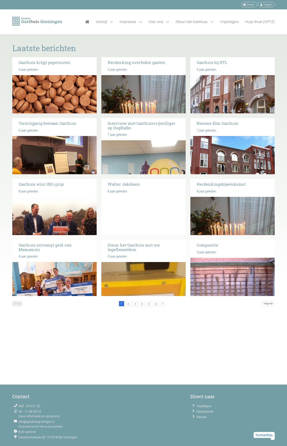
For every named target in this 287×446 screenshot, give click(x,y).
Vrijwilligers (204, 406)
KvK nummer (27, 432)
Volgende (268, 303)
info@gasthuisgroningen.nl (36, 422)
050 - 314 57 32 (29, 406)
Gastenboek (205, 411)
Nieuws (202, 417)
